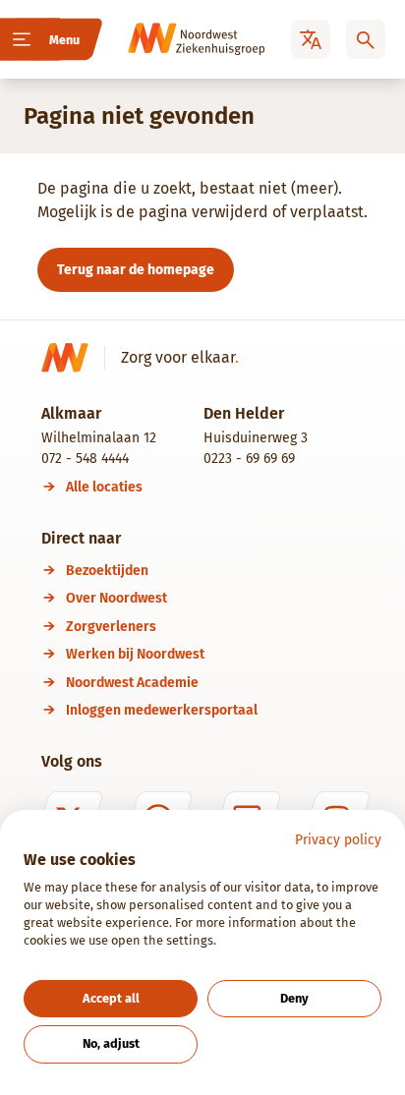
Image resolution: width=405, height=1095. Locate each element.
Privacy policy (338, 840)
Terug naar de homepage (135, 269)
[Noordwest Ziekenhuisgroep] (169, 39)
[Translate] (310, 39)
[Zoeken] (365, 39)
